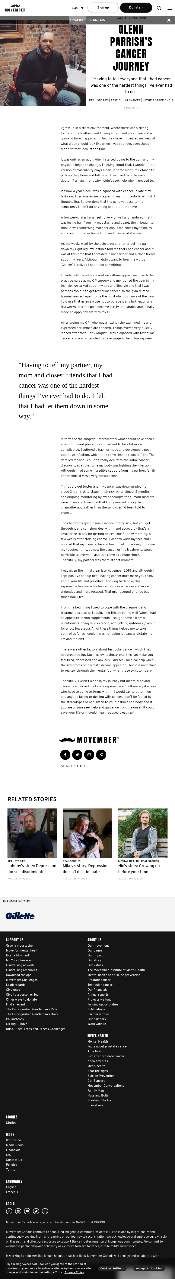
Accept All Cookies (149, 1268)
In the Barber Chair (158, 100)
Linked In (45, 1211)
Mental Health (129, 861)
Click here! (18, 1211)
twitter (36, 1211)
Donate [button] (132, 9)
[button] (169, 8)
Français (96, 20)
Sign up (103, 7)
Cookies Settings (112, 1268)
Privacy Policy (74, 1272)
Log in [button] (77, 8)
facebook (9, 1211)
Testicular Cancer (126, 100)
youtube (27, 1211)
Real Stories (99, 100)
